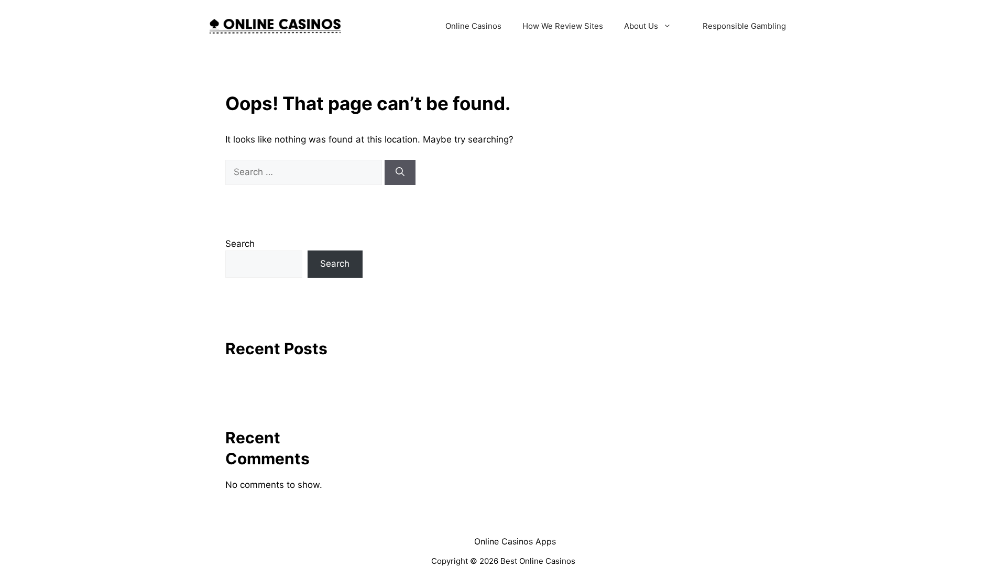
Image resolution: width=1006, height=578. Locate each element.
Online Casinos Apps (515, 541)
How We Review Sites (562, 26)
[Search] (400, 172)
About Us (641, 26)
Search (240, 243)
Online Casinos (473, 26)
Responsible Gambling (744, 26)
